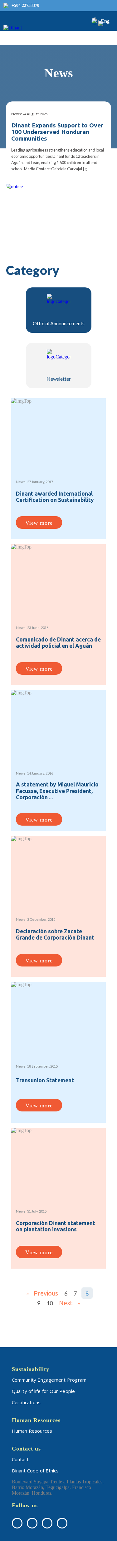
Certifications (26, 1402)
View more (39, 523)
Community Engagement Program (49, 1380)
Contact (20, 1459)
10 (49, 1303)
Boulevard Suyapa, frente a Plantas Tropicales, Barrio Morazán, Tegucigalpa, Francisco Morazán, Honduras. (58, 1487)
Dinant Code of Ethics (35, 1470)
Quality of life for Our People (43, 1391)
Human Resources (32, 1431)
